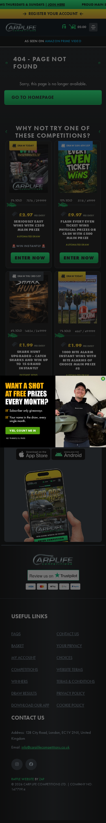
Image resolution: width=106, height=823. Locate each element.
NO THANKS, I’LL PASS (15, 438)
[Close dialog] (103, 379)
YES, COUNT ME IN (22, 431)
